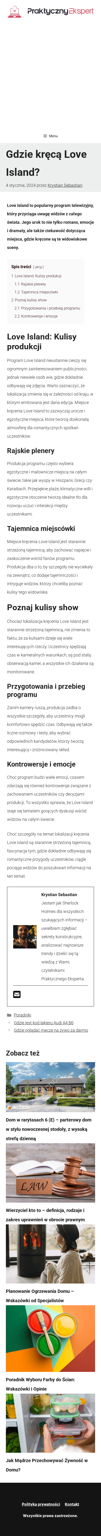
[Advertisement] (50, 76)
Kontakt (72, 1504)
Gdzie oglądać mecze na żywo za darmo (51, 1030)
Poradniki (22, 1015)
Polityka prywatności (41, 1504)
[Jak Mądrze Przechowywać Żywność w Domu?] (50, 1425)
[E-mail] (17, 996)
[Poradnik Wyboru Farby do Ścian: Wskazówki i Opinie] (50, 1340)
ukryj (38, 267)
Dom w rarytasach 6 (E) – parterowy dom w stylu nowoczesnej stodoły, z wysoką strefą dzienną (48, 1129)
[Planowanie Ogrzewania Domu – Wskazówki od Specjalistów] (50, 1255)
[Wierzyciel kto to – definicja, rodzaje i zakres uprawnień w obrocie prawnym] (50, 1174)
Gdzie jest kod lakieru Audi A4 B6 (44, 1022)
